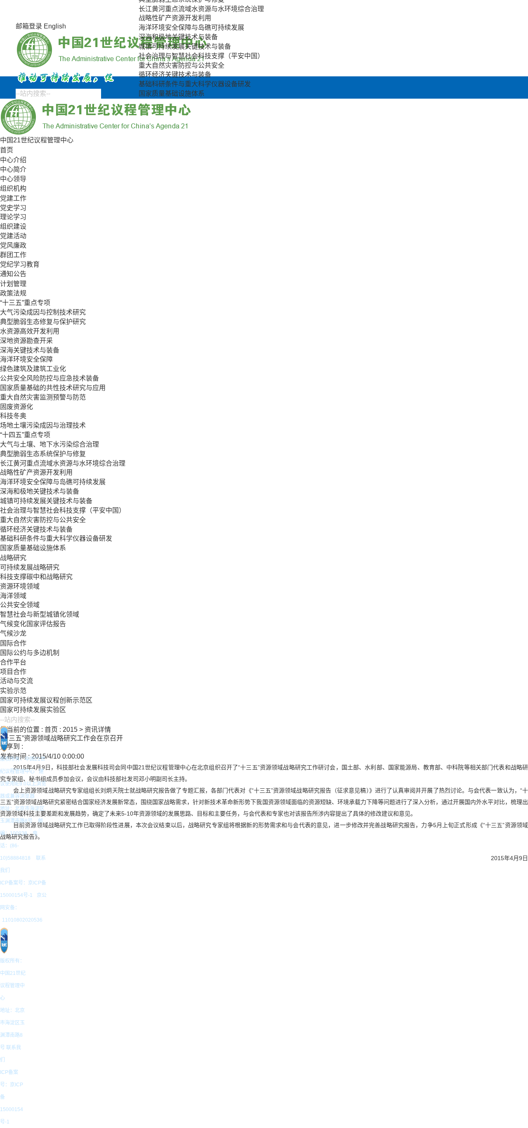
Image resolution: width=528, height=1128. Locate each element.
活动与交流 (16, 680)
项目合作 (13, 671)
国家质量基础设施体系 (172, 93)
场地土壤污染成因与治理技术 (43, 425)
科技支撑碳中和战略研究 (36, 576)
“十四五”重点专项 (25, 434)
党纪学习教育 (20, 264)
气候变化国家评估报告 (33, 623)
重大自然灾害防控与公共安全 (181, 65)
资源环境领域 (20, 586)
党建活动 (13, 235)
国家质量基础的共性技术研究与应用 (53, 387)
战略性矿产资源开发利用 (175, 17)
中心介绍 (13, 159)
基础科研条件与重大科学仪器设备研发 (195, 83)
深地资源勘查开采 (26, 340)
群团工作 (13, 254)
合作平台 (13, 662)
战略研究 (13, 557)
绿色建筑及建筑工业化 (33, 368)
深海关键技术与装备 (29, 350)
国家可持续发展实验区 (33, 709)
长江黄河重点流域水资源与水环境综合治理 (201, 8)
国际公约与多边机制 (29, 652)
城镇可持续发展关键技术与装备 (185, 46)
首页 (6, 150)
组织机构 (13, 188)
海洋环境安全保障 (26, 359)
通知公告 (13, 273)
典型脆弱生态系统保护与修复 (43, 453)
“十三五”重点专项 (25, 302)
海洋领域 (13, 595)
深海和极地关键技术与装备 (178, 36)
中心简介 (13, 169)
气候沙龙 (13, 633)
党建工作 (13, 198)
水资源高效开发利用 (29, 331)
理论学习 (13, 216)
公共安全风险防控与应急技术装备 (49, 378)
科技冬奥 (13, 415)
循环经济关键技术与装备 (175, 74)
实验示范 (13, 690)
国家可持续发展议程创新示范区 (46, 700)
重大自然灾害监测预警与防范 (43, 397)
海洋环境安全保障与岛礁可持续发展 (191, 27)
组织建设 (13, 226)
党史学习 (13, 207)
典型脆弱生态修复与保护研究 (43, 321)
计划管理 (13, 283)
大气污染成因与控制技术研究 (43, 312)
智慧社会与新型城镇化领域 (39, 614)
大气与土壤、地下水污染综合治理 (49, 444)
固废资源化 (16, 406)
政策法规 (13, 293)
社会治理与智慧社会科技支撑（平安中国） (201, 55)
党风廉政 (13, 245)
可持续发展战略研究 (29, 567)
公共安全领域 (20, 604)
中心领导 (13, 178)
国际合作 (13, 643)
